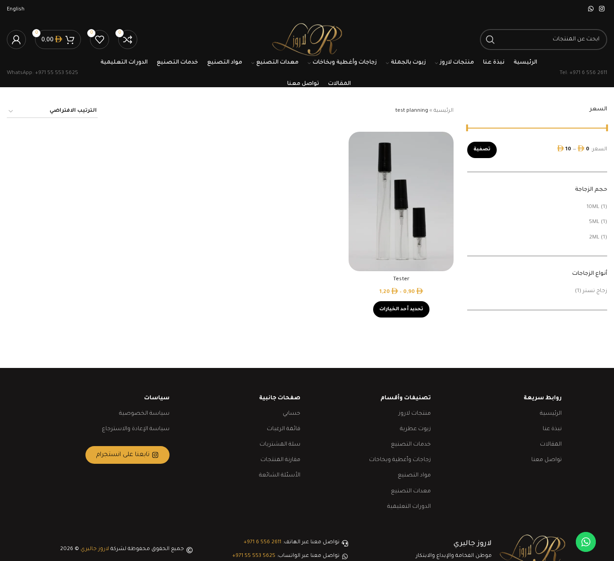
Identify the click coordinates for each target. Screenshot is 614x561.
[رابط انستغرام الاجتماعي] (601, 9)
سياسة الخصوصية (144, 414)
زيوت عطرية (415, 429)
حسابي (291, 414)
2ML (594, 238)
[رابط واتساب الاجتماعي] (590, 9)
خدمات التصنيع (411, 445)
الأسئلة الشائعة (279, 475)
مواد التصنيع (414, 475)
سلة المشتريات (280, 445)
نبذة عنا (552, 429)
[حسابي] (16, 39)
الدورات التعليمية (409, 507)
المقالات (551, 445)
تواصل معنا (546, 460)
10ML (593, 207)
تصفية (482, 149)
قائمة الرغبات (283, 429)
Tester (401, 280)
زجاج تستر (595, 291)
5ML (594, 222)
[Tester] (401, 202)
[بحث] (490, 39)
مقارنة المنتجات (280, 460)
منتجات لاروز (415, 414)
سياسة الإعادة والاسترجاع (136, 429)
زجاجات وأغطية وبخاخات (400, 460)
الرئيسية (444, 111)
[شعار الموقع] (307, 40)
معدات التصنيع (411, 491)
